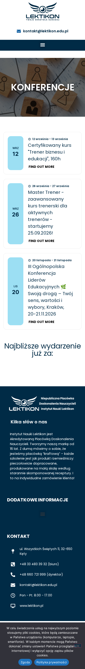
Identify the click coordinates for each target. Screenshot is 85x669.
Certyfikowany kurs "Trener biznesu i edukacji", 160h (49, 152)
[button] (42, 44)
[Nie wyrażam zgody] (78, 645)
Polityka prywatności (51, 662)
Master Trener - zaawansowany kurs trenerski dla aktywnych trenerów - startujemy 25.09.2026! (47, 212)
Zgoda (25, 662)
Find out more (41, 166)
